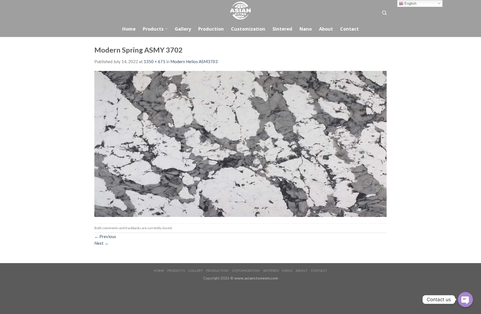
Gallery (183, 29)
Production (211, 29)
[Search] (384, 13)
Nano (306, 29)
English (409, 3)
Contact (349, 29)
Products (153, 29)
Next (101, 243)
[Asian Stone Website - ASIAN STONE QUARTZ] (240, 10)
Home (129, 29)
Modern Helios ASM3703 (194, 61)
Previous (105, 236)
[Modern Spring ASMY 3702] (240, 143)
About (326, 29)
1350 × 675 (154, 61)
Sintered (282, 29)
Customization (248, 29)
